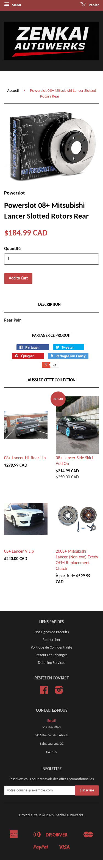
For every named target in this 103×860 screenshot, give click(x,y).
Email (51, 721)
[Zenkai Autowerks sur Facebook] (44, 692)
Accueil (13, 91)
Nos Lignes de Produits (51, 632)
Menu (16, 5)
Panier (93, 5)
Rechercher (51, 640)
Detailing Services (51, 663)
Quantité (12, 249)
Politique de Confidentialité (51, 647)
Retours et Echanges (51, 655)
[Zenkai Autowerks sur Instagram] (59, 692)
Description (49, 305)
